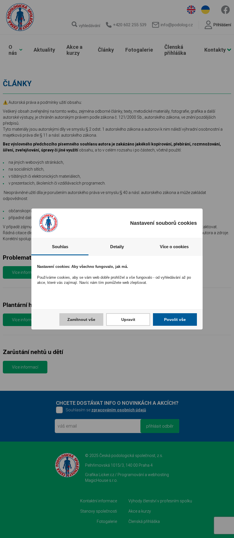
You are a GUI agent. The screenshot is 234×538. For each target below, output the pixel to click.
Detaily (117, 246)
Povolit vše (175, 319)
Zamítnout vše (81, 319)
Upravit (128, 319)
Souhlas (60, 246)
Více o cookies (174, 246)
